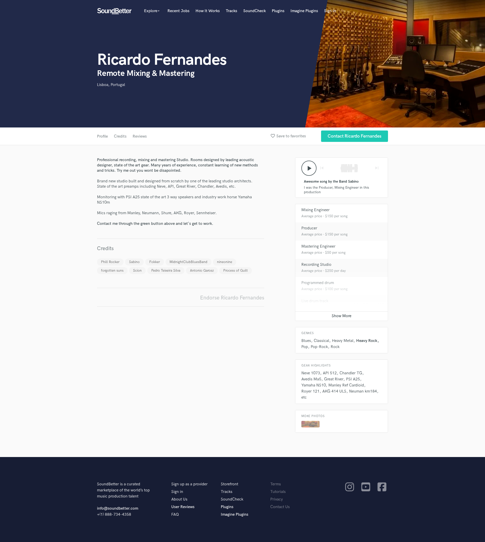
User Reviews (183, 507)
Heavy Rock (366, 340)
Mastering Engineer (318, 246)
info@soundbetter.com (117, 508)
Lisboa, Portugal (111, 84)
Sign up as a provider (189, 484)
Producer (309, 228)
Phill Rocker (110, 262)
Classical (321, 340)
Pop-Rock (319, 346)
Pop (304, 346)
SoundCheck (254, 11)
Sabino (134, 262)
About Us (179, 499)
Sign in (330, 11)
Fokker (154, 262)
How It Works (208, 11)
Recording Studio (316, 264)
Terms (275, 484)
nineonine (224, 262)
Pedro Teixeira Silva (165, 270)
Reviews (140, 136)
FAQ (175, 514)
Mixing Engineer (315, 210)
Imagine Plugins (304, 11)
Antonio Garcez (202, 270)
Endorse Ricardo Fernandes (232, 298)
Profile (102, 136)
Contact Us (280, 507)
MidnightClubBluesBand (188, 262)
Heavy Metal (342, 340)
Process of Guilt (235, 270)
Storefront (229, 484)
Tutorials (278, 491)
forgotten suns (112, 270)
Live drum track (314, 301)
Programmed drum (317, 282)
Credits (120, 136)
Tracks (231, 11)
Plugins (278, 11)
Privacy (276, 499)
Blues (306, 340)
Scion (137, 270)
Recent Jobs (178, 11)
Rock (335, 346)
